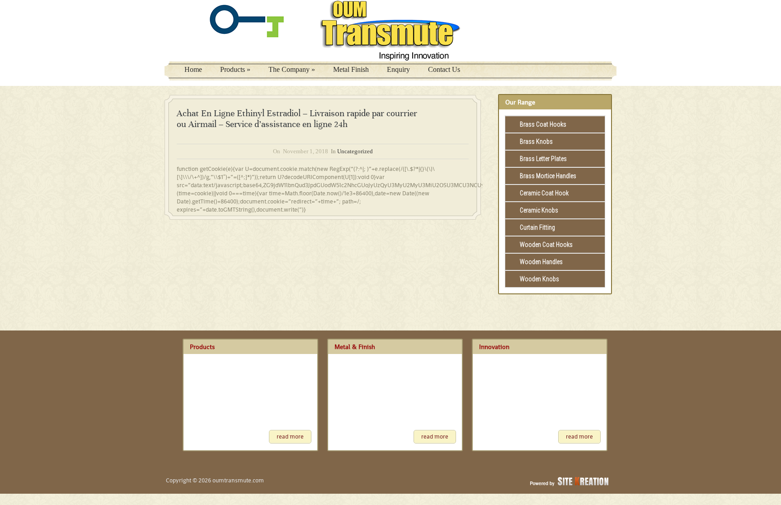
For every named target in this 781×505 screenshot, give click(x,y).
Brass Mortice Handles (548, 175)
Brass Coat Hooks (543, 124)
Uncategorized (355, 151)
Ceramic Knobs (539, 210)
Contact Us (444, 69)
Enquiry (398, 69)
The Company (291, 69)
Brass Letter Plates (543, 158)
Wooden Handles (541, 261)
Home (193, 69)
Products (235, 69)
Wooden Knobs (539, 279)
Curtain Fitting (537, 227)
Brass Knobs (536, 141)
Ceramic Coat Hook (544, 193)
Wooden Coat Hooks (546, 244)
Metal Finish (351, 69)
